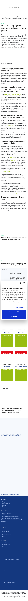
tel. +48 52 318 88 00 (8, 571)
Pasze (3, 536)
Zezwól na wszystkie (14, 311)
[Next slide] (27, 399)
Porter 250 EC (13, 160)
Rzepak (16, 17)
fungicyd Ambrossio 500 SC (9, 171)
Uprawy (3, 546)
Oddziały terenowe (6, 503)
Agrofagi (4, 542)
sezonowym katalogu (17, 193)
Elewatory (4, 507)
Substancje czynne (6, 544)
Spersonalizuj (13, 316)
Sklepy (3, 502)
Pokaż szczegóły (19, 307)
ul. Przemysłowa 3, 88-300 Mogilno (11, 559)
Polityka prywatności (6, 513)
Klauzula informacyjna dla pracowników (10, 516)
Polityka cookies (5, 515)
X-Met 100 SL (12, 157)
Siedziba (4, 505)
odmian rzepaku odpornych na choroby (13, 94)
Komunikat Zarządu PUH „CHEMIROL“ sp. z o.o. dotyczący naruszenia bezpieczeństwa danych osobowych (11, 520)
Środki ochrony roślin (6, 529)
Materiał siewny (5, 531)
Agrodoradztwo (9, 17)
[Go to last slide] (1, 399)
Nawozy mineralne (6, 533)
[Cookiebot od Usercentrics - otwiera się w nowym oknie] (20, 283)
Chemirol (3, 17)
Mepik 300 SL (11, 125)
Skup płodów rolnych (6, 534)
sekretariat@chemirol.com (9, 582)
